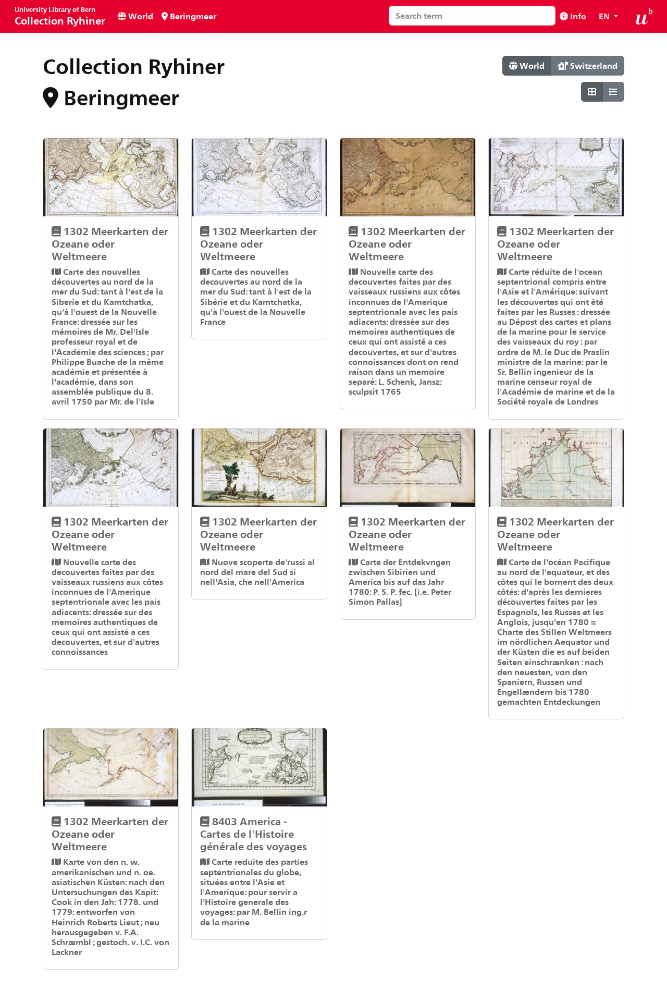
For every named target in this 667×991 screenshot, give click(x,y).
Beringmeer (192, 15)
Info (577, 15)
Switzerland (592, 65)
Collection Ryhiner (60, 16)
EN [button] (605, 15)
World (139, 15)
